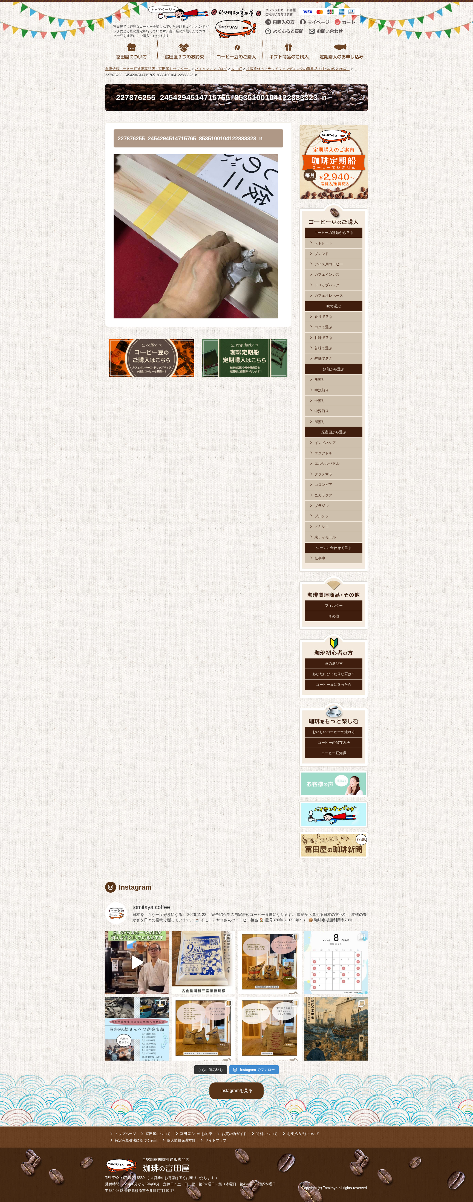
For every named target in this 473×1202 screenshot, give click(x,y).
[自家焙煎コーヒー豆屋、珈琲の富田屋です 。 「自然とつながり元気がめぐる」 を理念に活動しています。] (270, 962)
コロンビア (323, 485)
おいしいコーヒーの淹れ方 (333, 732)
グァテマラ (323, 474)
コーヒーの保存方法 (334, 743)
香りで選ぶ (323, 317)
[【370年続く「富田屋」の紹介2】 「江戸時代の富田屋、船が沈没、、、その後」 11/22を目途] (336, 1029)
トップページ (125, 1134)
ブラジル (322, 506)
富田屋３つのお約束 (196, 1134)
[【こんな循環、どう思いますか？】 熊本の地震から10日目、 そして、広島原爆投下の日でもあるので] (137, 1029)
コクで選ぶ (323, 327)
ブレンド (322, 254)
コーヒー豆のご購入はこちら (151, 358)
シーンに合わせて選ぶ (333, 548)
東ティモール (325, 537)
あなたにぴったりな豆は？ (333, 674)
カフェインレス (327, 274)
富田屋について (158, 1134)
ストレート (323, 243)
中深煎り (322, 411)
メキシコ (322, 527)
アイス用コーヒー (329, 264)
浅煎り (320, 380)
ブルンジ (322, 516)
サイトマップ (215, 1140)
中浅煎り (322, 390)
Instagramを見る (236, 1090)
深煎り (320, 422)
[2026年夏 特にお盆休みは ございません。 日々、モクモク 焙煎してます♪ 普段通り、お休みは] (336, 962)
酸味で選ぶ (323, 358)
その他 (333, 616)
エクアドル (323, 453)
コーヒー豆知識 (333, 753)
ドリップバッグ (327, 285)
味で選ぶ (334, 306)
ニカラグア (323, 495)
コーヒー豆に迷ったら (333, 685)
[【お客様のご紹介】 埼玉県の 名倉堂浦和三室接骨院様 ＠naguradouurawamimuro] (203, 962)
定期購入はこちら (244, 358)
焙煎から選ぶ (333, 369)
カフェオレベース (329, 296)
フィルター (334, 605)
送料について (267, 1134)
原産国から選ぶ (333, 432)
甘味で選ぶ (323, 338)
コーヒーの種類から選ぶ (333, 233)
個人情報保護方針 (181, 1140)
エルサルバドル (327, 463)
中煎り (320, 401)
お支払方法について (303, 1134)
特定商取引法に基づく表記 (136, 1140)
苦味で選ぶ (323, 348)
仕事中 (320, 558)
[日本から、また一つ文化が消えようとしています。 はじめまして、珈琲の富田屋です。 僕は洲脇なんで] (137, 962)
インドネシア (325, 443)
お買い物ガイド (234, 1134)
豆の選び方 (334, 663)
